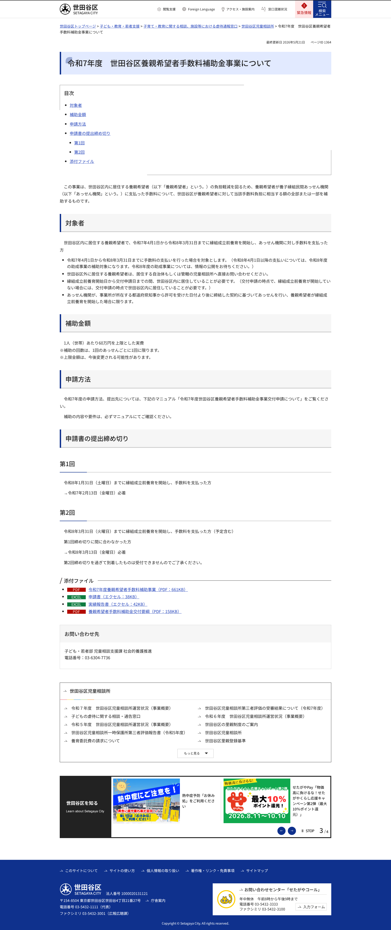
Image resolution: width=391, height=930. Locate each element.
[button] (166, 9)
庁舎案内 (158, 900)
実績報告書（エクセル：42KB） (117, 604)
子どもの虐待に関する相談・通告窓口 (106, 716)
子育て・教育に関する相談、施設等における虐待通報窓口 (190, 26)
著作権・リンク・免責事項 (212, 870)
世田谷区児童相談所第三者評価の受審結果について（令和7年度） (265, 708)
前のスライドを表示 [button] (285, 830)
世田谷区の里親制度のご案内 (231, 724)
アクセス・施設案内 (240, 9)
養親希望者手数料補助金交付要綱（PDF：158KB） (134, 611)
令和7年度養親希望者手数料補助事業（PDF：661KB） (138, 589)
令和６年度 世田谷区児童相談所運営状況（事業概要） (256, 716)
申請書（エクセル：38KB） (113, 596)
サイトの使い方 (122, 870)
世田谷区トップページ (78, 26)
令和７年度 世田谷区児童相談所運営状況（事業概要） (122, 708)
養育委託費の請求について (95, 740)
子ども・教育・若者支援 (120, 26)
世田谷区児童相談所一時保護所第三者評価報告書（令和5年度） (129, 732)
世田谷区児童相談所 (257, 26)
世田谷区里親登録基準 (225, 740)
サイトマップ (257, 870)
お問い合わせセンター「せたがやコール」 (283, 889)
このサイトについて (81, 870)
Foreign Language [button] (201, 9)
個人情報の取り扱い (163, 870)
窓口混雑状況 (277, 9)
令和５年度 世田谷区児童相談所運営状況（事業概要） (122, 724)
